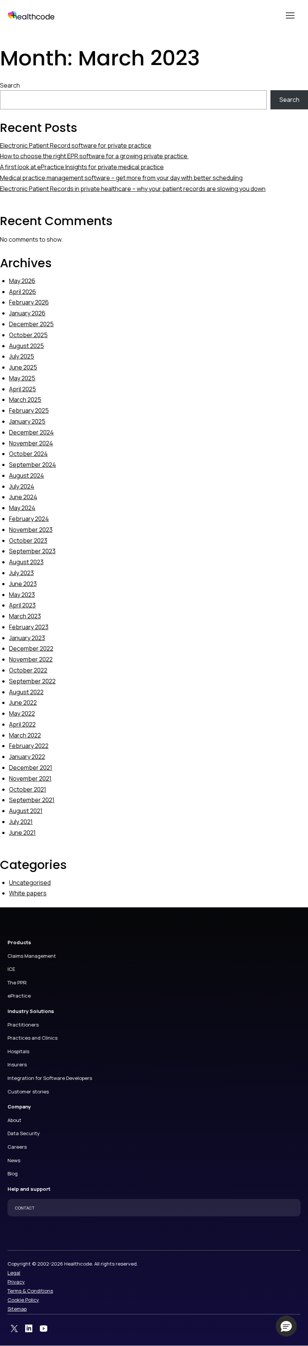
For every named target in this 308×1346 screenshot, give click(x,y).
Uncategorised (30, 882)
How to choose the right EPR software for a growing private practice (94, 156)
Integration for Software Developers (50, 1078)
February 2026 (29, 302)
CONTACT (25, 1208)
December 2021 (30, 767)
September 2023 (32, 551)
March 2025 (25, 399)
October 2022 (28, 670)
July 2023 (21, 573)
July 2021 (21, 822)
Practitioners (23, 1024)
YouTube (43, 1329)
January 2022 (27, 756)
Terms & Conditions (30, 1290)
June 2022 (23, 702)
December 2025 (31, 324)
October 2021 (27, 789)
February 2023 (28, 627)
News (14, 1160)
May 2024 (22, 508)
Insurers (17, 1064)
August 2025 (26, 346)
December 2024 (31, 432)
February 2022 (28, 746)
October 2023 (28, 540)
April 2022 (22, 724)
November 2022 (31, 659)
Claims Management (32, 955)
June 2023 (23, 584)
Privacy (16, 1281)
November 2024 (31, 443)
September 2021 (31, 800)
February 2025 (29, 410)
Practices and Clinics (32, 1037)
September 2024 (32, 464)
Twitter (14, 1329)
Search (10, 85)
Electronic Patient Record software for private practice (75, 145)
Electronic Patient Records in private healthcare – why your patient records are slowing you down (133, 189)
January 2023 (27, 638)
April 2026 (22, 292)
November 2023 (31, 529)
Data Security (24, 1133)
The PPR (17, 982)
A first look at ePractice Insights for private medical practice (82, 167)
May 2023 (22, 594)
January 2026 (27, 313)
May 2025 (22, 378)
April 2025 (22, 389)
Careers (17, 1146)
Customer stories (28, 1091)
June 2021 (22, 832)
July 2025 (21, 356)
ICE (11, 969)
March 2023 (25, 616)
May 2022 (22, 713)
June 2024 (23, 497)
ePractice (19, 995)
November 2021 (30, 778)
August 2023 (26, 562)
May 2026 (22, 281)
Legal (14, 1272)
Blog (13, 1173)
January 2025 (27, 421)
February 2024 (29, 519)
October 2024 (28, 454)
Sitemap (17, 1308)
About (14, 1120)
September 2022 (32, 681)
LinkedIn (29, 1329)
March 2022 (25, 735)
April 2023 (22, 605)
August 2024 (26, 475)
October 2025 (28, 335)
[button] (286, 1326)
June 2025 (23, 367)
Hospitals (18, 1051)
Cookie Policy (23, 1299)
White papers (28, 893)
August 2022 (26, 692)
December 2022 (31, 648)
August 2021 (25, 811)
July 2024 (21, 486)
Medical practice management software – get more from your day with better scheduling (121, 178)
